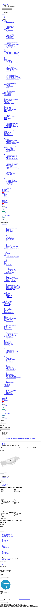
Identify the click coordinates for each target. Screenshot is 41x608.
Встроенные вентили (10, 276)
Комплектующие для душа (10, 289)
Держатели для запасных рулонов (12, 332)
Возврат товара (5, 540)
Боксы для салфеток (9, 321)
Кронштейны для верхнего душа (12, 278)
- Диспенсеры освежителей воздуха (12, 146)
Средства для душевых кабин (11, 373)
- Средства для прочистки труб (11, 156)
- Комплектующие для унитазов (11, 72)
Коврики (5, 119)
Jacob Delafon (6, 197)
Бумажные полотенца (10, 361)
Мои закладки (4, 552)
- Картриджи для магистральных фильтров (13, 186)
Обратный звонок (3, 423)
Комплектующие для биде (10, 291)
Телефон (1, 593)
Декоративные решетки (10, 300)
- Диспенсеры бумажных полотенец (12, 142)
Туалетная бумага (9, 358)
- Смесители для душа (10, 25)
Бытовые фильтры (7, 178)
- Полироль (8, 157)
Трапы (7, 296)
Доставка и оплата (5, 191)
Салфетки (8, 360)
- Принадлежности (9, 183)
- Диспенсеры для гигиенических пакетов (13, 145)
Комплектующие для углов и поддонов (13, 286)
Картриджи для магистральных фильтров (13, 395)
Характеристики (5, 484)
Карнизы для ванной (10, 338)
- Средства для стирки (10, 172)
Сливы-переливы (9, 295)
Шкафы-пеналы (7, 305)
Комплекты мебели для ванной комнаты (11, 99)
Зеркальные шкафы (7, 95)
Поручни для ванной (8, 329)
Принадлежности (9, 392)
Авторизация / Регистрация (9, 15)
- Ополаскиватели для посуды (11, 155)
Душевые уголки (9, 249)
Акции (5, 192)
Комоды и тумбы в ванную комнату (10, 97)
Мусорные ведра (7, 345)
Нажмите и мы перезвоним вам (9, 6)
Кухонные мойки (9, 265)
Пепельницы (6, 386)
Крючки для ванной (7, 121)
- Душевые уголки (9, 45)
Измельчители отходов (10, 272)
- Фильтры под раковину (10, 180)
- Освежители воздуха (10, 165)
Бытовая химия (7, 154)
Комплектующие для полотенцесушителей (13, 287)
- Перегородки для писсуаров (11, 116)
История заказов (5, 551)
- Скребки (8, 115)
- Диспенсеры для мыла (10, 141)
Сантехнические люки (8, 92)
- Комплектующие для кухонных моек (12, 79)
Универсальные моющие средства (12, 372)
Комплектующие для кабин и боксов (12, 285)
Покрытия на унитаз (9, 362)
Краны (7, 232)
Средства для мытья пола (10, 370)
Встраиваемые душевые (10, 235)
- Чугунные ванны (9, 41)
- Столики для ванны (10, 114)
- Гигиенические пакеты (10, 153)
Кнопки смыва (8, 259)
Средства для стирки (10, 381)
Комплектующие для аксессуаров (10, 109)
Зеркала (5, 98)
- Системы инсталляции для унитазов (12, 52)
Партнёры (4, 546)
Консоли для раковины (8, 100)
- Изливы (8, 66)
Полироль (8, 366)
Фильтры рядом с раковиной (11, 390)
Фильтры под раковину (10, 389)
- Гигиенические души (10, 34)
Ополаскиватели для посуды (11, 364)
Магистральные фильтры (8, 394)
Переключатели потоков (10, 280)
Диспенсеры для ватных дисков (9, 105)
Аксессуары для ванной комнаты (8, 313)
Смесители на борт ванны (10, 227)
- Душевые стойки (9, 30)
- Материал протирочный (10, 150)
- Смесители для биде (10, 26)
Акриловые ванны (9, 243)
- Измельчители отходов (10, 63)
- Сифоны (8, 85)
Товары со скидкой (5, 547)
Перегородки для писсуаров (11, 325)
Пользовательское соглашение (7, 536)
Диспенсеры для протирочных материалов (13, 353)
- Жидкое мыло (9, 174)
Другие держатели (7, 122)
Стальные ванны (9, 244)
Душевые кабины (7, 49)
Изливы (7, 275)
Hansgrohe (6, 196)
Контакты (4, 190)
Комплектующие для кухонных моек (12, 288)
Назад (2, 574)
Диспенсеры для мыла (10, 350)
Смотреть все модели (4, 477)
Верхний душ (8, 274)
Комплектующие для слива (11, 292)
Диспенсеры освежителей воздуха (12, 355)
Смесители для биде (9, 230)
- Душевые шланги (9, 36)
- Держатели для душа (10, 38)
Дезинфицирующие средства (11, 367)
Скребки (7, 324)
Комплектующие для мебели (9, 103)
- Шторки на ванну (9, 48)
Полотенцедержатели (8, 134)
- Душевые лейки (9, 37)
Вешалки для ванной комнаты (9, 106)
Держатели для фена (9, 334)
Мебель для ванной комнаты (7, 93)
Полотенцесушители (8, 273)
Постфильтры (8, 397)
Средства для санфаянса (10, 371)
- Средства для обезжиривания (11, 167)
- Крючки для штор (9, 129)
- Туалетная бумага (9, 149)
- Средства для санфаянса (10, 162)
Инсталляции (6, 51)
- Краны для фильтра (9, 27)
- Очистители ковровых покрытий (12, 159)
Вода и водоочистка (5, 177)
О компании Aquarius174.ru (7, 534)
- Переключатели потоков (10, 71)
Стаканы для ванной (7, 132)
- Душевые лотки (9, 88)
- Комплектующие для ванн (11, 75)
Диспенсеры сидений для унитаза (12, 354)
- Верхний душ (9, 65)
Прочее (5, 111)
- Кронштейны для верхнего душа (12, 69)
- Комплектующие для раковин (11, 81)
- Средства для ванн (9, 171)
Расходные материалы (8, 147)
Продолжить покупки (4, 577)
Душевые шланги (9, 240)
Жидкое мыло (8, 383)
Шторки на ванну (9, 252)
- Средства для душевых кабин (11, 164)
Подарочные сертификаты (6, 545)
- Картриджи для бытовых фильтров (12, 179)
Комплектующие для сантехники (10, 281)
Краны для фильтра (9, 231)
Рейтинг (1, 526)
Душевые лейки (9, 241)
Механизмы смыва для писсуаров (12, 299)
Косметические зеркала (8, 110)
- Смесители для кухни (10, 22)
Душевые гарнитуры (10, 236)
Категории (4, 19)
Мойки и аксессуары (8, 60)
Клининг (4, 137)
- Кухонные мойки (9, 61)
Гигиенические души (10, 238)
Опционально (2, 595)
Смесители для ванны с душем (11, 228)
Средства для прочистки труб (11, 365)
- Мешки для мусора (9, 148)
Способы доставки (5, 563)
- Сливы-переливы (9, 86)
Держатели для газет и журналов (12, 333)
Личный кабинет (5, 550)
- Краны (7, 28)
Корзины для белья (7, 118)
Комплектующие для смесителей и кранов (13, 282)
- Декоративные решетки (10, 91)
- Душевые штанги (9, 33)
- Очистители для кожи (10, 166)
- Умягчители (8, 187)
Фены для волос (7, 175)
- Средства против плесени (11, 161)
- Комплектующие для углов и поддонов (13, 77)
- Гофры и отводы (9, 89)
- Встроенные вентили (10, 67)
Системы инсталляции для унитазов (12, 256)
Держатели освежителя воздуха (11, 335)
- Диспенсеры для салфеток (11, 143)
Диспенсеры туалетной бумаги (11, 349)
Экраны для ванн (9, 247)
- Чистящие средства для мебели (11, 160)
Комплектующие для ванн (10, 284)
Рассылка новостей (5, 553)
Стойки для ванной (7, 108)
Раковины (6, 57)
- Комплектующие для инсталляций (12, 74)
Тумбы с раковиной (7, 94)
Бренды (3, 193)
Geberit (5, 194)
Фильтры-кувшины (9, 391)
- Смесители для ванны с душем (11, 24)
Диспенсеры (6, 139)
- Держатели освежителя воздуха (12, 126)
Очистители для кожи (10, 375)
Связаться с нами (5, 539)
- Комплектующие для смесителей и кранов (13, 73)
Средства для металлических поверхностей (13, 377)
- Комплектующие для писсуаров (12, 80)
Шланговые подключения (10, 277)
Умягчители (8, 396)
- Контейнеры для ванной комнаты (12, 113)
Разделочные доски (11, 267)
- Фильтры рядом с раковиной (11, 181)
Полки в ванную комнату (8, 135)
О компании (4, 189)
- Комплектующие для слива (11, 83)
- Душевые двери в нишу (10, 47)
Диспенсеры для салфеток (10, 352)
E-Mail (1, 591)
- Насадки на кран (9, 184)
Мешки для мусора (9, 357)
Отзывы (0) (4, 485)
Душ (5, 29)
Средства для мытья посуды (11, 379)
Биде (5, 58)
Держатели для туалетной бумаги (10, 130)
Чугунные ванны (9, 245)
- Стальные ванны (9, 40)
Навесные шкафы (7, 96)
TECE (5, 198)
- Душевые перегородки (10, 46)
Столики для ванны (9, 323)
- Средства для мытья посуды (11, 170)
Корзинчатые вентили (12, 269)
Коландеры (10, 271)
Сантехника (4, 20)
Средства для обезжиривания (11, 376)
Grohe (5, 195)
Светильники (6, 102)
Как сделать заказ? (5, 564)
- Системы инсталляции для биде (12, 54)
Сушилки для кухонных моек (13, 268)
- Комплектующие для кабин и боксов (12, 76)
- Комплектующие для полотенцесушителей (13, 78)
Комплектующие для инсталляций (12, 283)
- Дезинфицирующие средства (11, 158)
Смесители (6, 21)
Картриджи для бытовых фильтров (12, 388)
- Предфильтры (9, 185)
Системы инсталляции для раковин (12, 257)
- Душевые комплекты (10, 35)
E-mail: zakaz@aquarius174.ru (7, 559)
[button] (3, 10)
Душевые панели (9, 234)
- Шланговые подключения (11, 68)
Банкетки (6, 101)
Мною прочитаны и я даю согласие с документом (15, 599)
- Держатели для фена (10, 125)
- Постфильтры (9, 188)
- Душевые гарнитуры (10, 32)
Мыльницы (6, 131)
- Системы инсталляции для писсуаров (13, 55)
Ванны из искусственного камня (12, 246)
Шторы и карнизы (7, 127)
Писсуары (6, 59)
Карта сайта (4, 541)
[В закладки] (4, 518)
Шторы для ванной (9, 337)
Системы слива (7, 84)
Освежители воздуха (10, 374)
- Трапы (7, 87)
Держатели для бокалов (12, 270)
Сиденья (5, 117)
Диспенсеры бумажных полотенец (12, 351)
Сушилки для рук (7, 176)
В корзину (2, 481)
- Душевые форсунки (10, 70)
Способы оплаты (5, 562)
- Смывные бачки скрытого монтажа (12, 56)
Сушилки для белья (7, 104)
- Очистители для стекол (10, 173)
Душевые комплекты (10, 239)
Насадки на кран (9, 393)
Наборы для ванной (7, 107)
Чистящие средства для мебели (11, 369)
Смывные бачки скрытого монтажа (12, 260)
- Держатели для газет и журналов (12, 124)
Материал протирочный (10, 359)
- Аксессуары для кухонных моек (12, 62)
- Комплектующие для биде (11, 82)
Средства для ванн (9, 380)
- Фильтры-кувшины (9, 182)
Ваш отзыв (2, 528)
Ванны (5, 242)
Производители (5, 544)
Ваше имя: (2, 524)
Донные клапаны (9, 297)
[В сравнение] (5, 518)
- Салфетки (8, 151)
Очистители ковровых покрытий (12, 368)
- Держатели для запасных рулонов (12, 123)
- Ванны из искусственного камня (12, 42)
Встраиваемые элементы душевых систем (11, 64)
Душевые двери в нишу (10, 250)
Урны (5, 138)
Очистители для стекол (10, 382)
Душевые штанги (9, 237)
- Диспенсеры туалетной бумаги (11, 140)
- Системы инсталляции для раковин (12, 53)
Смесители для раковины (10, 226)
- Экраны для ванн (9, 43)
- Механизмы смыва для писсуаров (12, 90)
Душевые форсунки (9, 279)
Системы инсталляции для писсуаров (12, 258)
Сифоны (7, 294)
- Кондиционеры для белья (11, 169)
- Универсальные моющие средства (12, 163)
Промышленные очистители (11, 378)
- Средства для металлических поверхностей (14, 168)
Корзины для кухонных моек (13, 266)
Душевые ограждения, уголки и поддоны (11, 44)
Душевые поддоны (9, 251)
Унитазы (5, 50)
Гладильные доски (7, 133)
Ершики (5, 346)
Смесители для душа (9, 229)
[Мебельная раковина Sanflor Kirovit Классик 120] (10, 471)
